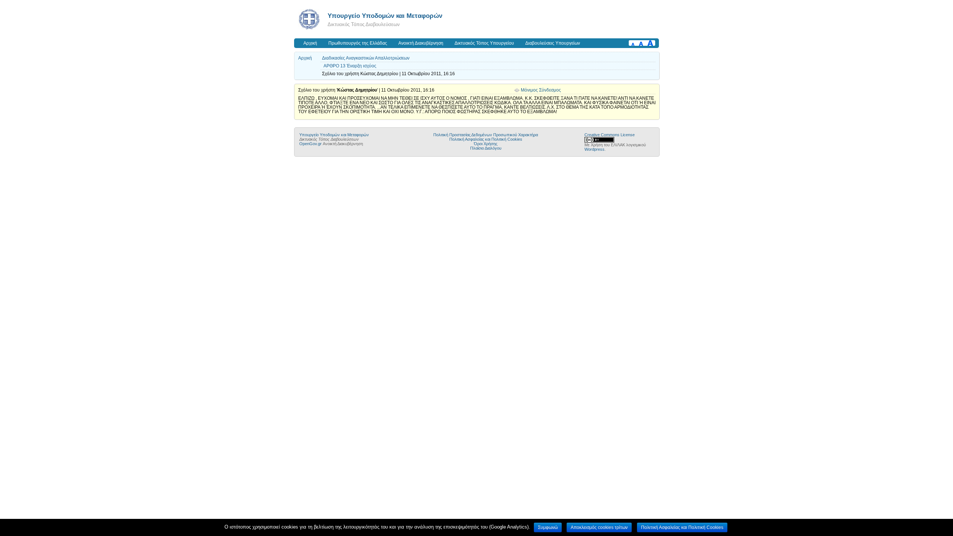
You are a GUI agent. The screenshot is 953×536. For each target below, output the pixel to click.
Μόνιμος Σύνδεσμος (541, 90)
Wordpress (594, 149)
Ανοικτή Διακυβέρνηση (420, 43)
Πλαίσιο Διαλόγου (485, 148)
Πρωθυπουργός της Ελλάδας (357, 43)
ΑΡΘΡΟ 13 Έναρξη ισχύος (349, 66)
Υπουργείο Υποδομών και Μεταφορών (385, 15)
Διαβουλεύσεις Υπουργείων (552, 43)
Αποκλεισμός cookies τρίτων (599, 527)
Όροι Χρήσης (485, 143)
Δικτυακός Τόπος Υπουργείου (484, 43)
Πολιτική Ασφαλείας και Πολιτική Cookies (485, 139)
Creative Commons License (609, 135)
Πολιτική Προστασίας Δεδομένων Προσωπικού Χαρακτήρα (485, 135)
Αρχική (310, 43)
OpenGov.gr (310, 143)
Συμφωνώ (548, 527)
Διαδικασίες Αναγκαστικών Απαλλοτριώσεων (365, 58)
